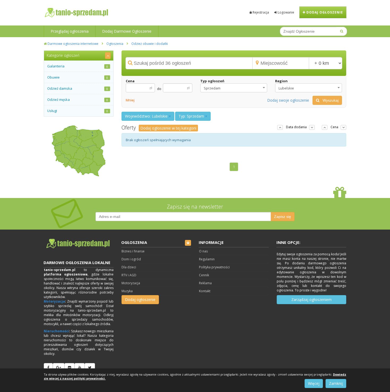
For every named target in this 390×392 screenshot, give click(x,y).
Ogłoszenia (114, 43)
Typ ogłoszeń (212, 81)
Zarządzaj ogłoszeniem (311, 299)
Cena (130, 81)
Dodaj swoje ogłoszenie (288, 100)
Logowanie (285, 12)
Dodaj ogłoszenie (324, 12)
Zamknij (336, 383)
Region (281, 81)
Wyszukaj (329, 100)
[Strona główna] (79, 244)
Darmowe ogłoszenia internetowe (72, 43)
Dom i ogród (131, 259)
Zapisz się (282, 216)
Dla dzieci (129, 267)
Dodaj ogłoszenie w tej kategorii (168, 128)
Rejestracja (260, 12)
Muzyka (127, 291)
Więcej (313, 383)
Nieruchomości (56, 331)
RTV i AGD (129, 275)
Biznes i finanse (133, 251)
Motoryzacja (54, 301)
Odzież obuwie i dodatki (149, 43)
